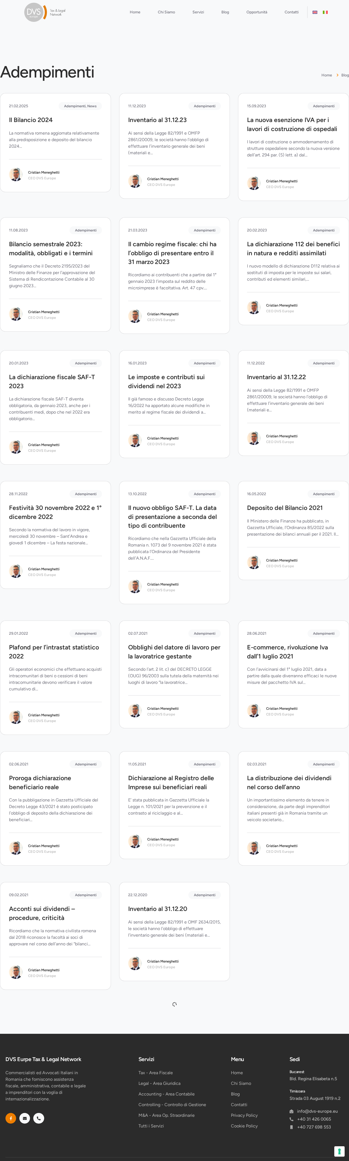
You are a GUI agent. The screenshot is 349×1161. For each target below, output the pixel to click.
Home (135, 12)
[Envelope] (24, 1118)
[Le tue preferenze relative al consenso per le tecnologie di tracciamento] (339, 1151)
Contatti (292, 12)
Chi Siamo (166, 12)
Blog (225, 12)
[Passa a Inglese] (315, 12)
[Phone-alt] (38, 1118)
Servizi (198, 12)
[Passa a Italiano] (325, 12)
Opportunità (256, 12)
